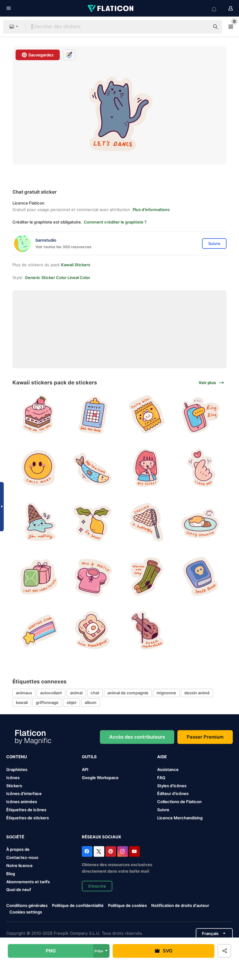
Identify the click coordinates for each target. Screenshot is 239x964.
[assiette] (200, 522)
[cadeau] (38, 576)
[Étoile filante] (38, 630)
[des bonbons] (146, 414)
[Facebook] (87, 851)
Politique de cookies (127, 905)
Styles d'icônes (171, 785)
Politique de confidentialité (78, 905)
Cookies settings (25, 912)
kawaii (22, 702)
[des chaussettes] (146, 576)
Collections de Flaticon (179, 801)
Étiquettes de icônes (26, 809)
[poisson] (92, 468)
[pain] (92, 630)
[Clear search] (202, 27)
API (85, 769)
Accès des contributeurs (137, 737)
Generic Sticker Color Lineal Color (57, 277)
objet (72, 702)
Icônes (13, 777)
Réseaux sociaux (101, 836)
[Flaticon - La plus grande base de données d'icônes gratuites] (111, 8)
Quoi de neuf (18, 889)
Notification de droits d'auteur (180, 905)
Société (15, 836)
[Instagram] (122, 851)
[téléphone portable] (200, 414)
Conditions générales (27, 905)
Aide (162, 756)
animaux (24, 692)
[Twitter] (99, 851)
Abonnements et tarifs (28, 881)
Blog (10, 873)
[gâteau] (38, 414)
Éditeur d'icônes (173, 793)
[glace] (38, 522)
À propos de (18, 849)
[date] (92, 414)
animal (76, 692)
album (90, 702)
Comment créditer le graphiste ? (115, 221)
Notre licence (19, 865)
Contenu (16, 756)
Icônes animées (21, 801)
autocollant (51, 692)
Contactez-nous (22, 857)
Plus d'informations (151, 209)
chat (95, 692)
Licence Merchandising (180, 817)
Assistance (168, 769)
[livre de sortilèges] (200, 576)
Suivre (163, 809)
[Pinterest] (110, 851)
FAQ (161, 777)
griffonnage (47, 702)
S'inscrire (97, 886)
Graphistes (16, 769)
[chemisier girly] (92, 576)
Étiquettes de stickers (27, 817)
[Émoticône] (38, 468)
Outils (89, 756)
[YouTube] (134, 851)
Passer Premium (205, 737)
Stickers (14, 785)
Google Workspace (100, 777)
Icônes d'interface (24, 793)
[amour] (200, 468)
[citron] (92, 522)
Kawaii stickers (75, 264)
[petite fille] (146, 468)
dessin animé (197, 692)
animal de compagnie (127, 692)
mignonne (166, 692)
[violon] (146, 630)
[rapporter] (146, 522)
